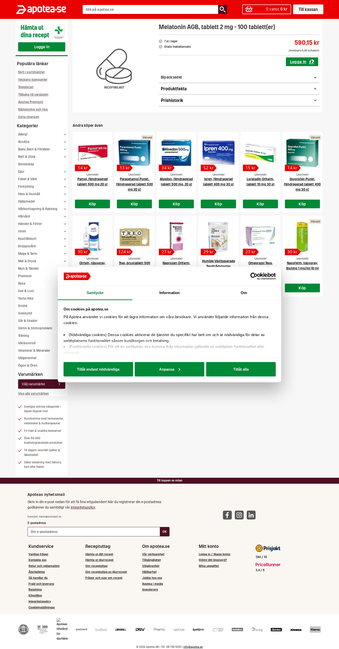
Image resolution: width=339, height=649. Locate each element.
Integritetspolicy (40, 601)
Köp (92, 203)
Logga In (298, 61)
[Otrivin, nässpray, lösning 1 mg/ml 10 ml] (92, 237)
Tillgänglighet (151, 560)
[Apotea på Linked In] (252, 515)
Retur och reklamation (44, 566)
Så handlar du (38, 578)
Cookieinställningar (42, 607)
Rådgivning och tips (33, 109)
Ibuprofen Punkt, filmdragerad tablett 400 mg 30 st (302, 184)
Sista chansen (28, 117)
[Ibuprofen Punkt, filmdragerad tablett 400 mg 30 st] (302, 153)
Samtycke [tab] (95, 293)
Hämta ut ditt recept (99, 554)
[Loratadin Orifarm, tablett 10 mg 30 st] (260, 153)
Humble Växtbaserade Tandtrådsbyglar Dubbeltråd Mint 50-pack (218, 266)
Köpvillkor (35, 595)
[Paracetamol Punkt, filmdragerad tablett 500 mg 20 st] (134, 153)
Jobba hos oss (152, 578)
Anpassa (166, 369)
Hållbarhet (149, 572)
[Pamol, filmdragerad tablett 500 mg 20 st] (92, 153)
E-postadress (37, 523)
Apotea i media (152, 584)
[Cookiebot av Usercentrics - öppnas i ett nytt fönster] (254, 276)
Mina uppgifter (209, 566)
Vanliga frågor (38, 554)
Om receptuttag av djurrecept (106, 572)
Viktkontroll (26, 343)
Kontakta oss (37, 560)
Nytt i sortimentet (31, 72)
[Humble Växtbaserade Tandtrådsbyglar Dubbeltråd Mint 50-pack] (218, 237)
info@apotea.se (193, 647)
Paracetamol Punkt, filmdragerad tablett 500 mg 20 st (134, 184)
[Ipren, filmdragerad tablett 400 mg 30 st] (218, 153)
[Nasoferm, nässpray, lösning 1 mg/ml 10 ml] (302, 237)
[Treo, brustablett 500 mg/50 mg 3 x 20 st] (134, 237)
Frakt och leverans (41, 584)
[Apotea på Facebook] (229, 515)
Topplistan (26, 87)
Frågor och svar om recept (103, 578)
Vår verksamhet (153, 554)
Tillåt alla (241, 369)
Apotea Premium (30, 102)
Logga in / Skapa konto (214, 554)
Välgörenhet (27, 358)
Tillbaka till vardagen (33, 94)
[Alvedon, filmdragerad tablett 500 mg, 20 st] (176, 153)
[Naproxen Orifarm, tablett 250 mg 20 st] (176, 237)
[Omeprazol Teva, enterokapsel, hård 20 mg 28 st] (260, 237)
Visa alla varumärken (33, 393)
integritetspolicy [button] (83, 507)
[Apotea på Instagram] (240, 515)
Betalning (35, 589)
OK (165, 531)
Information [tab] (169, 293)
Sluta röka (25, 298)
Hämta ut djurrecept (99, 560)
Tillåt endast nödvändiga (98, 369)
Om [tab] (244, 293)
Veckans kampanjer (32, 80)
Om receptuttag (96, 566)
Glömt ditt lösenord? (213, 560)
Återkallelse (37, 572)
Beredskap (26, 164)
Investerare (150, 589)
